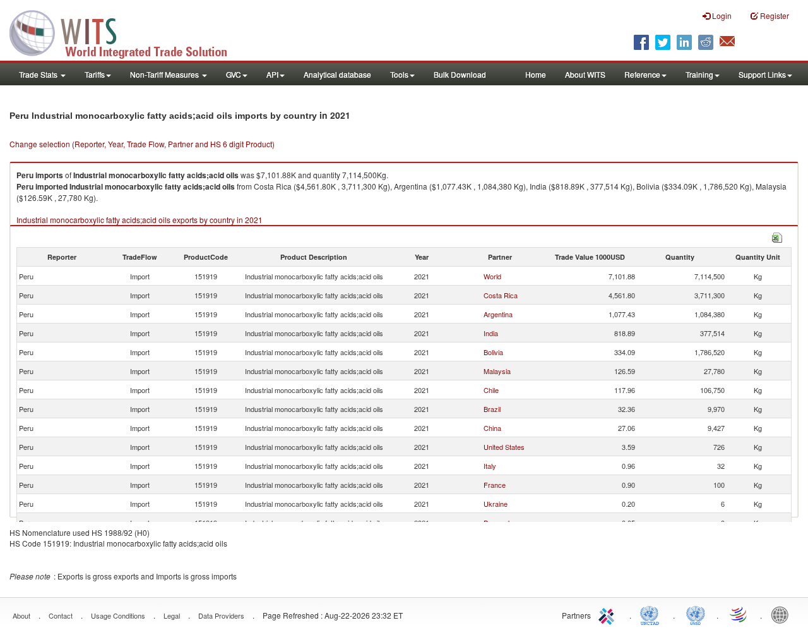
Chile (491, 390)
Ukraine (496, 504)
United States (504, 447)
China (492, 428)
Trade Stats (39, 74)
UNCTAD (652, 614)
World (492, 276)
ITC (608, 614)
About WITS (585, 74)
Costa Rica (501, 295)
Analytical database (337, 74)
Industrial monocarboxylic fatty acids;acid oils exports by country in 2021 (139, 219)
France (495, 485)
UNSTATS (695, 614)
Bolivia (493, 352)
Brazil (492, 409)
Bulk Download (460, 74)
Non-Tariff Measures (165, 74)
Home (535, 74)
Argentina (498, 314)
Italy (490, 466)
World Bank (782, 614)
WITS (126, 31)
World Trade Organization (739, 614)
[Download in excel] (777, 236)
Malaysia (497, 371)
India (491, 333)
